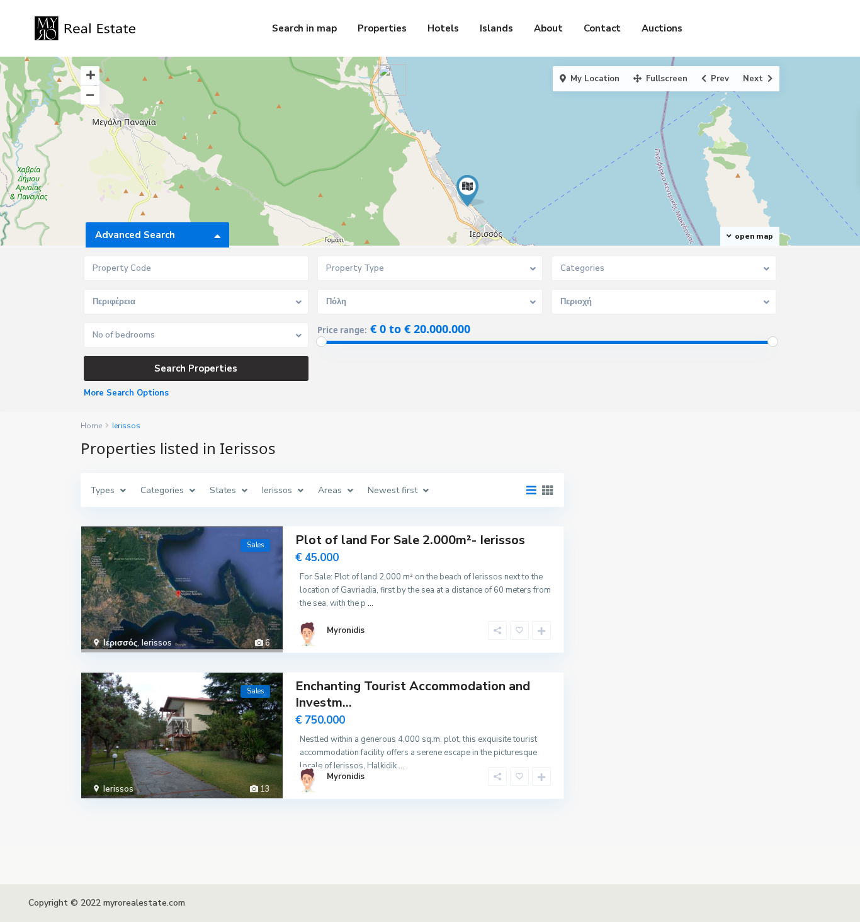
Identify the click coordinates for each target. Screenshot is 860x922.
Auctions (662, 28)
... (370, 603)
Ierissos (157, 643)
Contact (602, 28)
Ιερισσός (120, 643)
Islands (496, 28)
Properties (382, 28)
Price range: (342, 330)
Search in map (304, 28)
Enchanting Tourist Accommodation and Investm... (412, 694)
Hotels (443, 28)
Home (91, 426)
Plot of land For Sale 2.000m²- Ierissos (410, 540)
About (548, 28)
